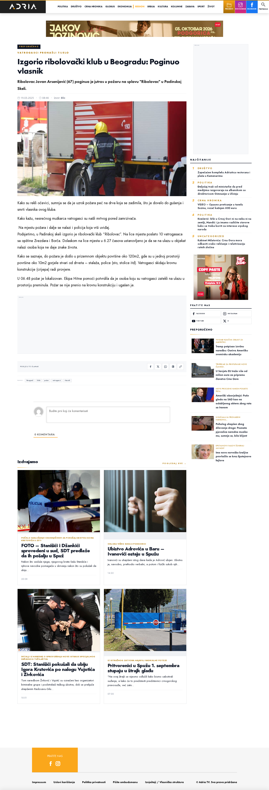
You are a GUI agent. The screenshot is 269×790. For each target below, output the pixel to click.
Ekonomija (125, 6)
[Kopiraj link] (180, 366)
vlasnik (67, 380)
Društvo (76, 6)
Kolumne (176, 6)
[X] (158, 366)
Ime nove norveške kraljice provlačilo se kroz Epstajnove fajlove (233, 456)
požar (46, 380)
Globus (110, 6)
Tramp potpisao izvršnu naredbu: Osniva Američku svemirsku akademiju (232, 350)
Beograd (30, 380)
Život (211, 6)
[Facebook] (150, 366)
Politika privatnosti (94, 782)
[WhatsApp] (165, 366)
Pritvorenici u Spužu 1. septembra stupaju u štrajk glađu (143, 668)
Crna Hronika (93, 6)
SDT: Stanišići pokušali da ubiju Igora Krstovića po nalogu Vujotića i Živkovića (58, 669)
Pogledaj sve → (174, 463)
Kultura (163, 6)
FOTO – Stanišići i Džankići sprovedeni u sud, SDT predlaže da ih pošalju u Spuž (55, 550)
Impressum (39, 782)
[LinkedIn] (173, 366)
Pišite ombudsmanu (125, 782)
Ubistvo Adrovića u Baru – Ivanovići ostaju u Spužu (136, 551)
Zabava (190, 6)
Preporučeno (29, 46)
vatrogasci (57, 380)
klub (38, 380)
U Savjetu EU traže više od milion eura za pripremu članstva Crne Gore (231, 375)
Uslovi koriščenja (64, 782)
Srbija (151, 6)
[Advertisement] (102, 325)
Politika (63, 6)
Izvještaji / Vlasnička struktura (164, 782)
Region (139, 6)
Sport (201, 6)
